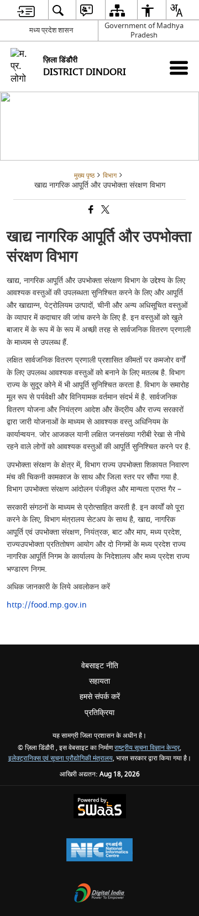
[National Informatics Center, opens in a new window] (99, 851)
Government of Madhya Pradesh (144, 30)
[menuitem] (26, 10)
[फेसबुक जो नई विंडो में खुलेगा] (90, 210)
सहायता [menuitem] (99, 681)
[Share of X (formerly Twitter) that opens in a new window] (104, 210)
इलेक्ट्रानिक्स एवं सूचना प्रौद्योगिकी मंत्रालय (60, 758)
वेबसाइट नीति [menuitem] (99, 666)
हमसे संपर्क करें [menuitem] (100, 696)
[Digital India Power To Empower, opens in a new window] (99, 894)
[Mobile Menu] (178, 67)
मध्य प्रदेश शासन (51, 30)
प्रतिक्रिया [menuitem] (99, 712)
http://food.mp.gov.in (47, 605)
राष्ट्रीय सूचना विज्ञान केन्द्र (147, 748)
